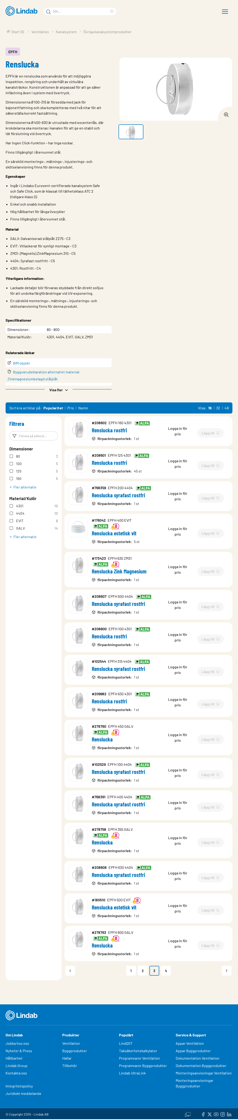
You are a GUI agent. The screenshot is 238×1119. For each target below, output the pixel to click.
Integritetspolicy (19, 1086)
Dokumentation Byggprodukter (201, 1065)
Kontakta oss (16, 1073)
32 (218, 408)
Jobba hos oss (17, 1043)
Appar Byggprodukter (193, 1050)
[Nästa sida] (226, 971)
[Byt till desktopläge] (188, 1113)
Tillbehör (69, 1065)
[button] (59, 389)
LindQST (125, 1043)
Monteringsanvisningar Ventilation (204, 1073)
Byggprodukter (74, 1050)
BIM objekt (21, 363)
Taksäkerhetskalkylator (138, 1050)
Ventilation (71, 1043)
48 (227, 408)
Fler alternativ (24, 487)
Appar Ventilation (190, 1043)
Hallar (67, 1058)
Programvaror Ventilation (139, 1058)
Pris (70, 408)
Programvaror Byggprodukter (143, 1065)
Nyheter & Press (19, 1050)
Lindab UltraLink (132, 1073)
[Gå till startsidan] (23, 11)
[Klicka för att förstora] (225, 113)
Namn (83, 408)
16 (210, 408)
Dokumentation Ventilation (197, 1058)
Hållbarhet (14, 1058)
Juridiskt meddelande (23, 1093)
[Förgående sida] (70, 971)
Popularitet (53, 408)
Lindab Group (16, 1065)
